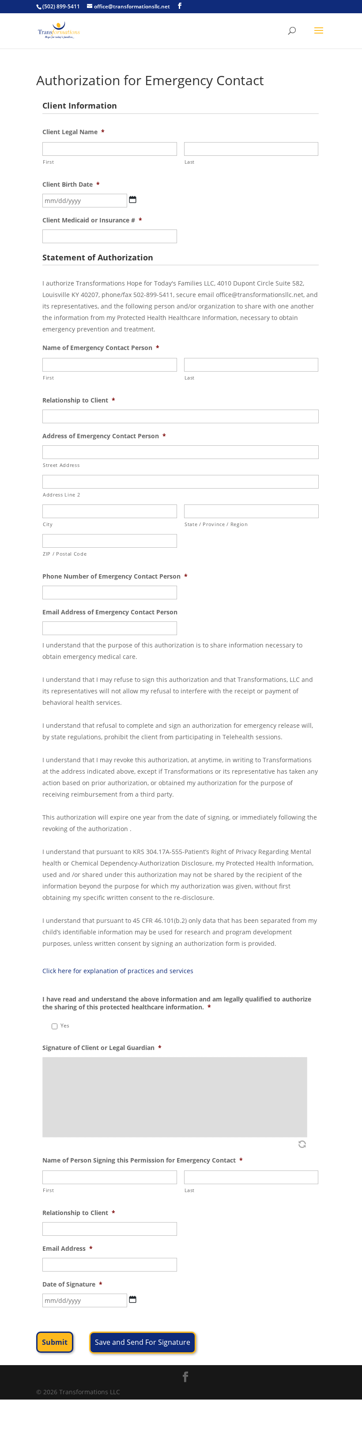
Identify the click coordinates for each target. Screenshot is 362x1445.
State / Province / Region (216, 524)
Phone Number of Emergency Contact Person (115, 576)
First (48, 161)
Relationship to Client (78, 400)
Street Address (61, 465)
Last (190, 161)
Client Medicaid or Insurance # (92, 220)
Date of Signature (72, 1284)
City (48, 524)
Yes (64, 1025)
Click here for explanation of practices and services (117, 971)
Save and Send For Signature (142, 1342)
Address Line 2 (61, 494)
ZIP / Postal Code (65, 553)
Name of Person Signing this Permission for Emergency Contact (142, 1160)
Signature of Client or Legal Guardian (102, 1048)
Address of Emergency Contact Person (104, 436)
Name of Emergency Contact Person (100, 348)
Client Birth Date (71, 184)
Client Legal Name (73, 132)
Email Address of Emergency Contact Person (109, 612)
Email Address (67, 1249)
